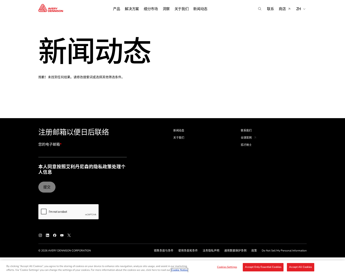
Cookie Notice (179, 270)
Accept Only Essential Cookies (263, 267)
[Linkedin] (47, 235)
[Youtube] (62, 235)
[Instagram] (40, 235)
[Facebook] (55, 235)
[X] (69, 235)
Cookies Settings (227, 267)
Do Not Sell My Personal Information (284, 250)
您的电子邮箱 (49, 144)
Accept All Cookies (300, 267)
